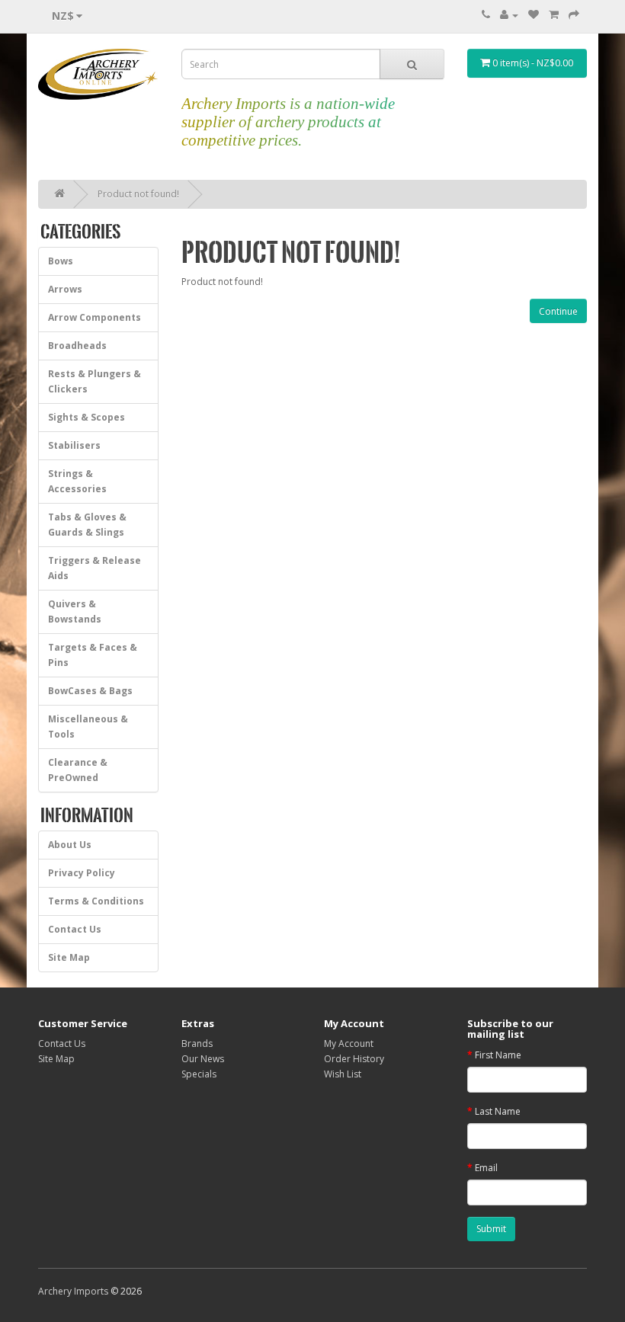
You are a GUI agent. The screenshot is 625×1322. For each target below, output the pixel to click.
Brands (197, 1043)
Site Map (69, 957)
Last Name (498, 1111)
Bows (60, 260)
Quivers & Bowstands (74, 611)
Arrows (65, 289)
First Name (498, 1054)
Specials (198, 1074)
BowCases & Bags (90, 690)
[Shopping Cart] (554, 14)
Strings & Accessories (77, 481)
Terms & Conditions (96, 901)
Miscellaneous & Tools (88, 726)
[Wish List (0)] (533, 14)
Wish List (342, 1074)
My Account (348, 1043)
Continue (558, 311)
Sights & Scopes (86, 417)
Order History (354, 1058)
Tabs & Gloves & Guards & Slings (87, 525)
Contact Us (74, 929)
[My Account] (509, 14)
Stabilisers (74, 445)
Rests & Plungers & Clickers (94, 381)
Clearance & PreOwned (77, 770)
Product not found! (138, 193)
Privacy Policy (81, 872)
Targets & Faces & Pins (92, 655)
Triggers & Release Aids (94, 568)
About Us (69, 844)
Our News (202, 1058)
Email (486, 1167)
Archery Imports (73, 1291)
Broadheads (77, 345)
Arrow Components (94, 317)
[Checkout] (574, 14)
